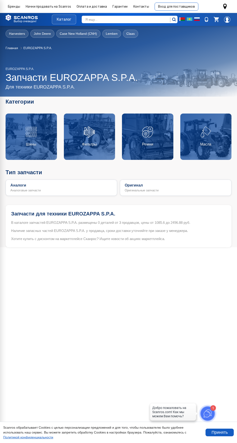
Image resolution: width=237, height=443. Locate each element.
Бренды (14, 7)
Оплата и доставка (92, 7)
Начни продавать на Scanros (48, 7)
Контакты (141, 7)
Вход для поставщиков (176, 7)
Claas (130, 33)
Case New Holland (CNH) (78, 33)
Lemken (112, 33)
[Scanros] (29, 18)
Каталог (64, 19)
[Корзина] (216, 19)
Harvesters (17, 33)
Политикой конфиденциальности (28, 437)
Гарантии (120, 7)
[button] (216, 19)
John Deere (42, 33)
